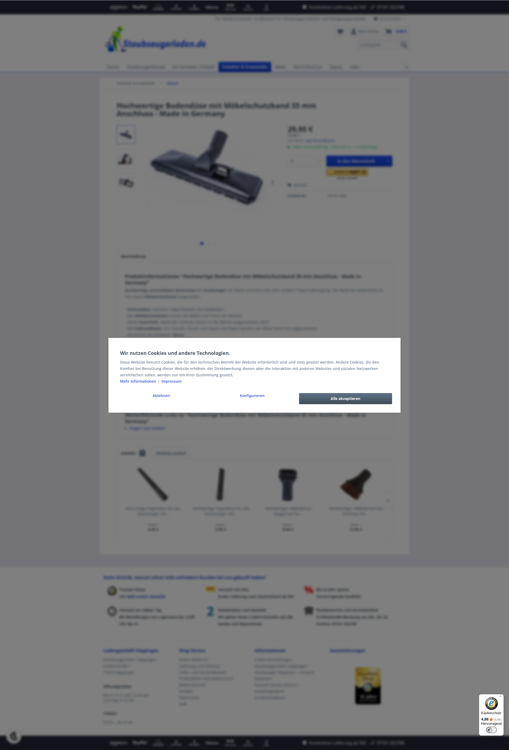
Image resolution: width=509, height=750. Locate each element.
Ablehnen (161, 395)
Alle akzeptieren (345, 398)
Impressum (171, 381)
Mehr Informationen (138, 381)
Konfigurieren (252, 395)
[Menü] (500, 697)
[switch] (491, 730)
